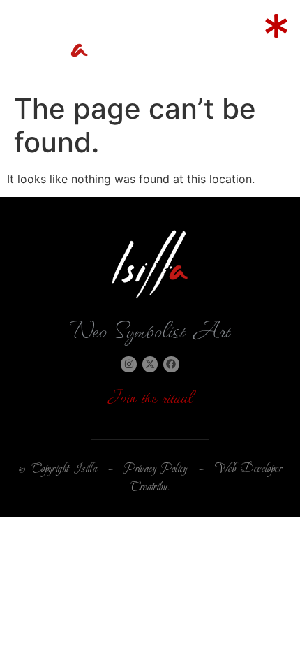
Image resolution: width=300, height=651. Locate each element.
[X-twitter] (150, 364)
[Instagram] (128, 364)
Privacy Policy (156, 468)
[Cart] (208, 41)
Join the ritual (150, 396)
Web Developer (248, 468)
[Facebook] (171, 364)
